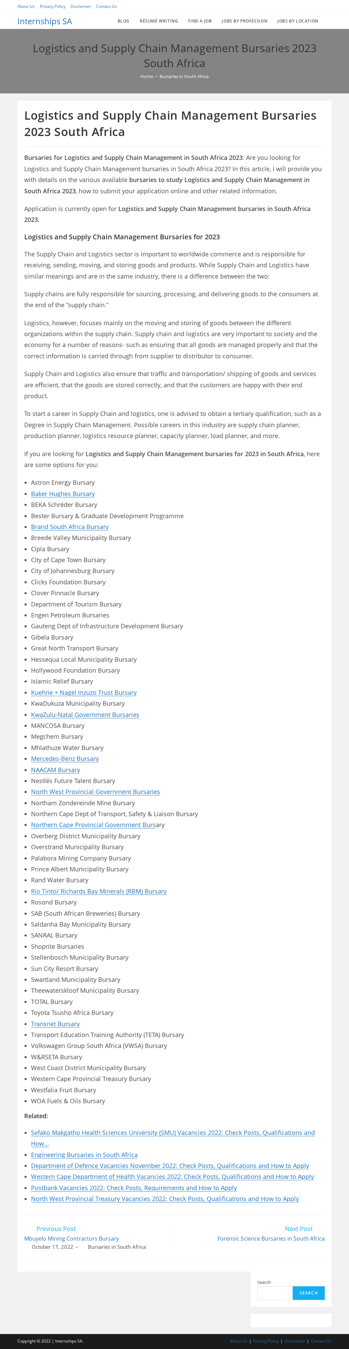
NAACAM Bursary (55, 770)
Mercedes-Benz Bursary (65, 758)
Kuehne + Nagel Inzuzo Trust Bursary (84, 692)
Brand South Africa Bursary (70, 527)
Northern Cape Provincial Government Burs (93, 825)
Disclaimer (81, 6)
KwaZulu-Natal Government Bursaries (85, 714)
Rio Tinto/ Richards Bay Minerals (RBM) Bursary (99, 891)
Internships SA (44, 21)
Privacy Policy (52, 6)
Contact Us (106, 6)
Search (264, 1282)
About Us (26, 6)
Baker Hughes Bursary (63, 494)
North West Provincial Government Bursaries (95, 792)
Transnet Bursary (55, 1024)
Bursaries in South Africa (117, 1247)
